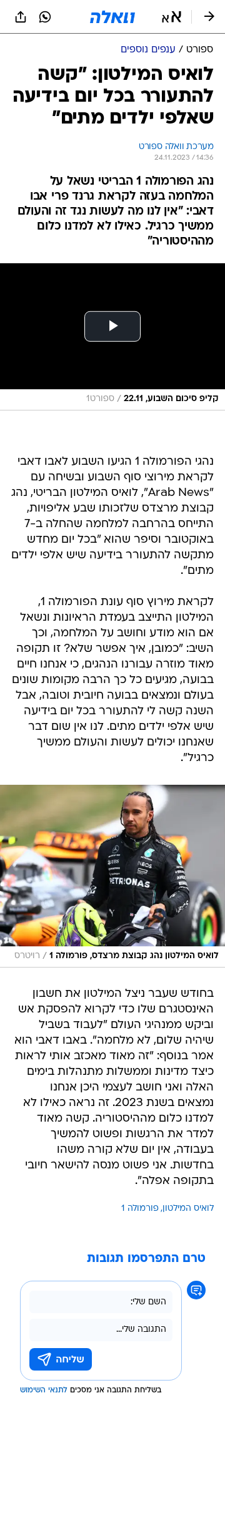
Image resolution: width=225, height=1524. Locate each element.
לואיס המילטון (188, 1209)
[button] (171, 16)
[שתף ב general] (21, 17)
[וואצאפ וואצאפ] (45, 17)
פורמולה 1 (140, 1209)
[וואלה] (112, 17)
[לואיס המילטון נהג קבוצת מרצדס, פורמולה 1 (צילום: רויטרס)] (112, 876)
